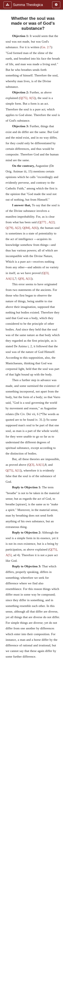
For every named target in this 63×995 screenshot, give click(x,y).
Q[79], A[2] (13, 228)
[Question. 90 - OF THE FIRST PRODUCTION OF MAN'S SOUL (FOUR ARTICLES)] (4, 497)
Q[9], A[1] (24, 278)
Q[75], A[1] (13, 470)
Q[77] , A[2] (46, 222)
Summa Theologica (28, 5)
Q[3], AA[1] (36, 464)
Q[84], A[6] (29, 228)
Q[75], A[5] (27, 98)
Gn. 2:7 (46, 47)
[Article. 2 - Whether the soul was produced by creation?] (59, 497)
